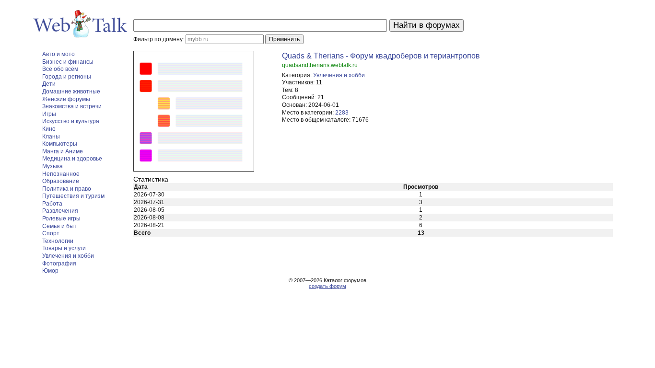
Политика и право (66, 188)
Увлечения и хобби (68, 256)
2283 (342, 112)
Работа (52, 203)
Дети (49, 83)
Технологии (57, 241)
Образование (60, 181)
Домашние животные (71, 91)
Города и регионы (66, 76)
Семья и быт (59, 226)
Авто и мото (58, 54)
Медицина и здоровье (72, 158)
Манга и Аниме (62, 151)
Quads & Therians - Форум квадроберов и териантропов (381, 56)
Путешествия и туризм (73, 196)
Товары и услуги (64, 248)
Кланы (51, 136)
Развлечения (60, 210)
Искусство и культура (70, 121)
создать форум (327, 286)
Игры (49, 114)
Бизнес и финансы (68, 61)
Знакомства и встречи (72, 106)
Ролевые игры (61, 218)
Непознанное (61, 174)
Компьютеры (59, 143)
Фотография (59, 263)
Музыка (52, 166)
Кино (49, 129)
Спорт (50, 233)
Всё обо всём (60, 69)
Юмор (50, 270)
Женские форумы (66, 99)
